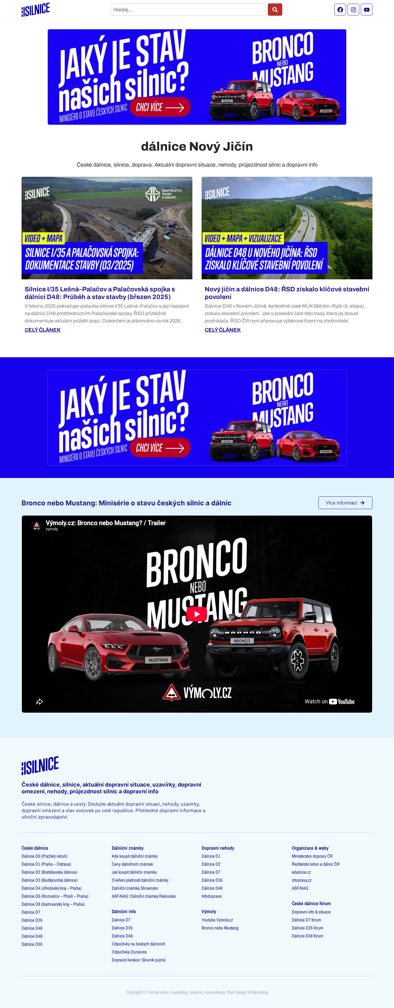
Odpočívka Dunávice (129, 952)
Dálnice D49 (32, 936)
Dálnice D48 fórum (307, 936)
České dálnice (35, 847)
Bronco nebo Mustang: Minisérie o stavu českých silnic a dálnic (126, 503)
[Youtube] (366, 9)
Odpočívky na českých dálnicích (138, 944)
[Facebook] (340, 9)
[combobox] (188, 9)
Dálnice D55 (32, 944)
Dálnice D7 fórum (306, 920)
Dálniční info (124, 911)
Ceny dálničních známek (132, 864)
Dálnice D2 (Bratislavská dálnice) (49, 872)
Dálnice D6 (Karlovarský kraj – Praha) (53, 904)
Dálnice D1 (211, 856)
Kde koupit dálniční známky (135, 856)
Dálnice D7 (31, 912)
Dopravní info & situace (311, 912)
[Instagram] (353, 9)
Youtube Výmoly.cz (217, 920)
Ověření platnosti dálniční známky (140, 880)
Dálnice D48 (32, 928)
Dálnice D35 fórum (307, 928)
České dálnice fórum (311, 903)
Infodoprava (212, 896)
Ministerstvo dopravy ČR (312, 856)
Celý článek (43, 330)
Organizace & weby (310, 847)
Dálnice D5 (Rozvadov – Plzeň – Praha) (55, 896)
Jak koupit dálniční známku (134, 872)
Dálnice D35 (32, 920)
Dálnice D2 (211, 864)
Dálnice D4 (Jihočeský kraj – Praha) (52, 888)
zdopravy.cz (302, 880)
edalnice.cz (301, 872)
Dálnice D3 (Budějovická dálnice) (50, 880)
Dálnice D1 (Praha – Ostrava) (46, 864)
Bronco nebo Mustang (220, 928)
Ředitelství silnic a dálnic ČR (316, 864)
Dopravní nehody (218, 847)
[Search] (275, 9)
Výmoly (209, 911)
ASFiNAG (300, 888)
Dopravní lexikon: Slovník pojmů (139, 960)
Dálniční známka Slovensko (135, 888)
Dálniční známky (127, 847)
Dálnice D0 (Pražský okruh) (44, 856)
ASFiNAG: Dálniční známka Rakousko (144, 896)
